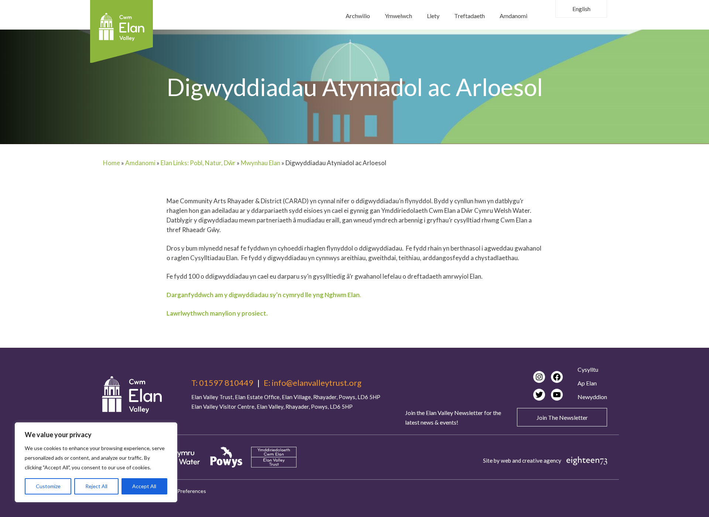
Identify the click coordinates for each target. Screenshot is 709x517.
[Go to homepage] (132, 394)
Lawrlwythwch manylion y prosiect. (217, 313)
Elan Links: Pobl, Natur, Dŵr (198, 163)
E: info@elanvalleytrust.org (313, 383)
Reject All (96, 486)
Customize (48, 486)
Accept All (144, 486)
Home (111, 163)
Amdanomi (140, 163)
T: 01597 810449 (222, 383)
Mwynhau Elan (260, 163)
